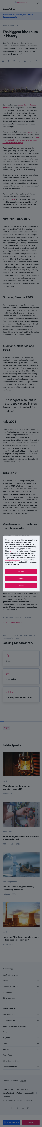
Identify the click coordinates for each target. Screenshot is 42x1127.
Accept (21, 578)
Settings (21, 571)
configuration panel (12, 560)
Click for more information (17, 551)
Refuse (21, 585)
